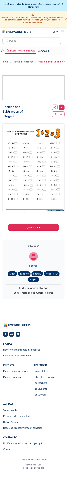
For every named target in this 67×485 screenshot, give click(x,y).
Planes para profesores (15, 370)
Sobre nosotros (11, 410)
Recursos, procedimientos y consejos (22, 427)
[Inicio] (16, 31)
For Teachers (40, 382)
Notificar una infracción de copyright (22, 443)
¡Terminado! (33, 227)
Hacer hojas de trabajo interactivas (21, 349)
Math (12, 273)
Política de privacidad (33, 467)
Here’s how (33, 7)
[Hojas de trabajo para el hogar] (2, 50)
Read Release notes (32, 23)
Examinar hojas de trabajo (17, 355)
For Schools (40, 394)
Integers (24, 273)
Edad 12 (37, 273)
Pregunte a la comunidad (16, 415)
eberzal (33, 265)
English (33, 279)
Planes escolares (12, 376)
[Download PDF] (62, 107)
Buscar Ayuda (10, 421)
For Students (40, 388)
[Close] (66, 19)
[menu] (63, 32)
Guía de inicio (41, 370)
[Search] (6, 40)
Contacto (8, 449)
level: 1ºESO (52, 273)
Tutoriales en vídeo (44, 376)
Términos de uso (33, 464)
